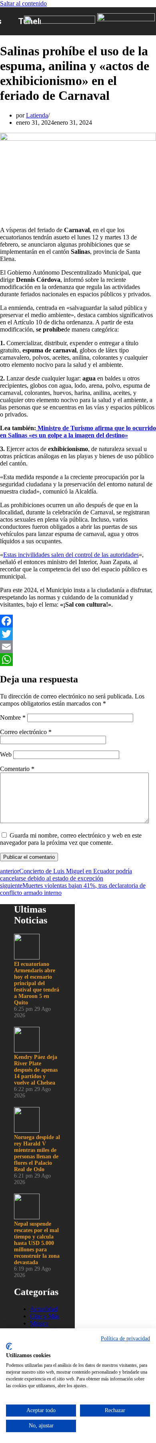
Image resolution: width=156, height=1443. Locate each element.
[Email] (78, 646)
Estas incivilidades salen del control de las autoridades (71, 554)
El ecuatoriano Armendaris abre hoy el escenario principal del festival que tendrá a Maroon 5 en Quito (36, 983)
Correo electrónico (26, 732)
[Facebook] (78, 621)
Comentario (17, 768)
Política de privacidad (125, 1339)
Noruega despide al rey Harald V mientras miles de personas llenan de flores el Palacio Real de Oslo (37, 1153)
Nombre (13, 717)
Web (6, 754)
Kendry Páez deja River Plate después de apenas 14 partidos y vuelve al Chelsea (36, 1070)
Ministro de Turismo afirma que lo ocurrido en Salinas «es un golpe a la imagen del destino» (78, 432)
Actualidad (44, 1308)
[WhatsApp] (78, 659)
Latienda (37, 115)
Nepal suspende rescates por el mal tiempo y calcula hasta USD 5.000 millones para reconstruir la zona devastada (37, 1243)
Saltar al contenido (23, 3)
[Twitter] (78, 633)
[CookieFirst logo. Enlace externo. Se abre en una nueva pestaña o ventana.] (9, 1346)
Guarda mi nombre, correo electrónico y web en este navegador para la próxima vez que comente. (71, 839)
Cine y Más (44, 1316)
